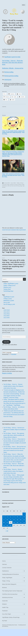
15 (24, 519)
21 (20, 522)
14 (20, 519)
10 (7, 519)
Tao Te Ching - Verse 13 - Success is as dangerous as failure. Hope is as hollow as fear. (15, 429)
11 (10, 519)
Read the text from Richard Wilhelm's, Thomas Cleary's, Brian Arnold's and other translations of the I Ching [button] (15, 85)
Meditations (5, 571)
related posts (7, 79)
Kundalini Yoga (20, 184)
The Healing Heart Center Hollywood (12, 590)
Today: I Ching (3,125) (9, 285)
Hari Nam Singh (5, 184)
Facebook (5, 492)
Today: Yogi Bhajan (7, 577)
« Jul (7, 531)
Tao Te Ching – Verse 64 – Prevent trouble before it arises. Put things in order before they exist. (13, 386)
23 (4, 525)
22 (24, 522)
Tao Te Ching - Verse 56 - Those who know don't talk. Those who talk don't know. (14, 465)
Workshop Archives (7, 597)
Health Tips (5, 607)
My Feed (4, 620)
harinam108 (6, 182)
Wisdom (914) (7, 287)
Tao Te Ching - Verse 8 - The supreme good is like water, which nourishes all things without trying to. (14, 435)
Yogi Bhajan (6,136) (9, 296)
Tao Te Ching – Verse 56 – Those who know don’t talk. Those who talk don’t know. (12, 62)
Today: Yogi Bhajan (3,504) (11, 283)
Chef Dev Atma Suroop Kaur (9, 594)
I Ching (15, 184)
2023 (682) (7, 315)
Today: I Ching (20, 182)
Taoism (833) (7, 289)
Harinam (4, 564)
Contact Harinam (7, 567)
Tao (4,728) (7, 302)
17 (7, 522)
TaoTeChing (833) (8, 291)
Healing (11, 184)
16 (3, 522)
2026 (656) (7, 310)
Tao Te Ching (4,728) (9, 304)
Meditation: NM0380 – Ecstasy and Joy (12, 68)
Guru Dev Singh (6, 614)
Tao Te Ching (17, 185)
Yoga (21, 185)
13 (17, 519)
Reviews (4, 587)
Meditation (4, 185)
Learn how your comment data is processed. (14, 229)
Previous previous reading (11, 75)
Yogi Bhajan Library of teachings (10, 617)
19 (14, 522)
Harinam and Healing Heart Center (9, 625)
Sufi (10, 185)
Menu (23, 4)
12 (14, 519)
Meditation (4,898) (9, 300)
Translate (13, 354)
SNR (8, 185)
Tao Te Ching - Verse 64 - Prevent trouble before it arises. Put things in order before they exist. (13, 471)
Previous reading (8, 72)
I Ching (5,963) (8, 298)
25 (10, 525)
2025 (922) (7, 312)
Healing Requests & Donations (10, 574)
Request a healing (7, 373)
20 (17, 522)
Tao (12, 185)
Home (4, 561)
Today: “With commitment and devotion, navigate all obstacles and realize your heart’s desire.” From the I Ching (13, 175)
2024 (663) (7, 313)
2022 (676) (7, 317)
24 (7, 525)
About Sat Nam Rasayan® (9, 584)
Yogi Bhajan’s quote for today (12, 56)
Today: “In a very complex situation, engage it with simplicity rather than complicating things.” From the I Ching (13, 132)
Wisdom (4, 604)
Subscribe (6, 342)
